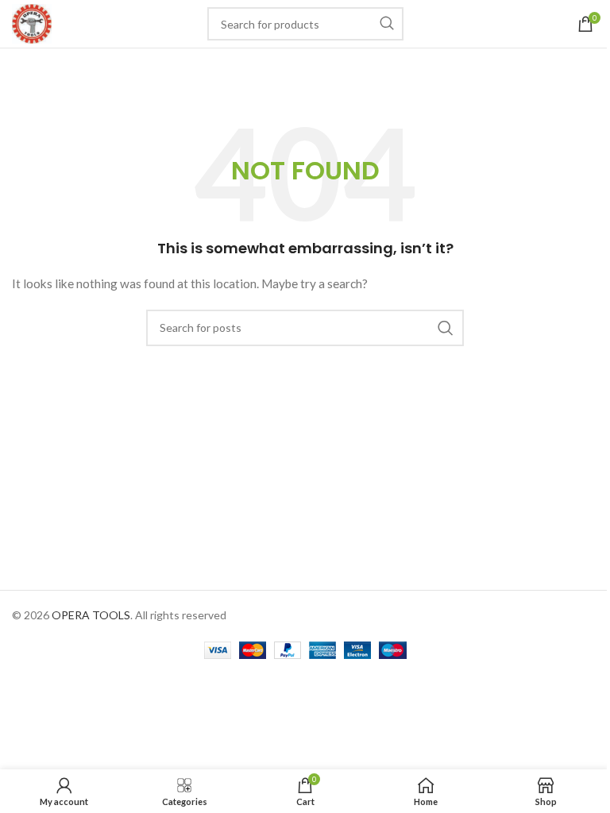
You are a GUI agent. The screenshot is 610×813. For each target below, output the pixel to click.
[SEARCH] (386, 23)
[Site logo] (32, 22)
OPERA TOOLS (91, 615)
